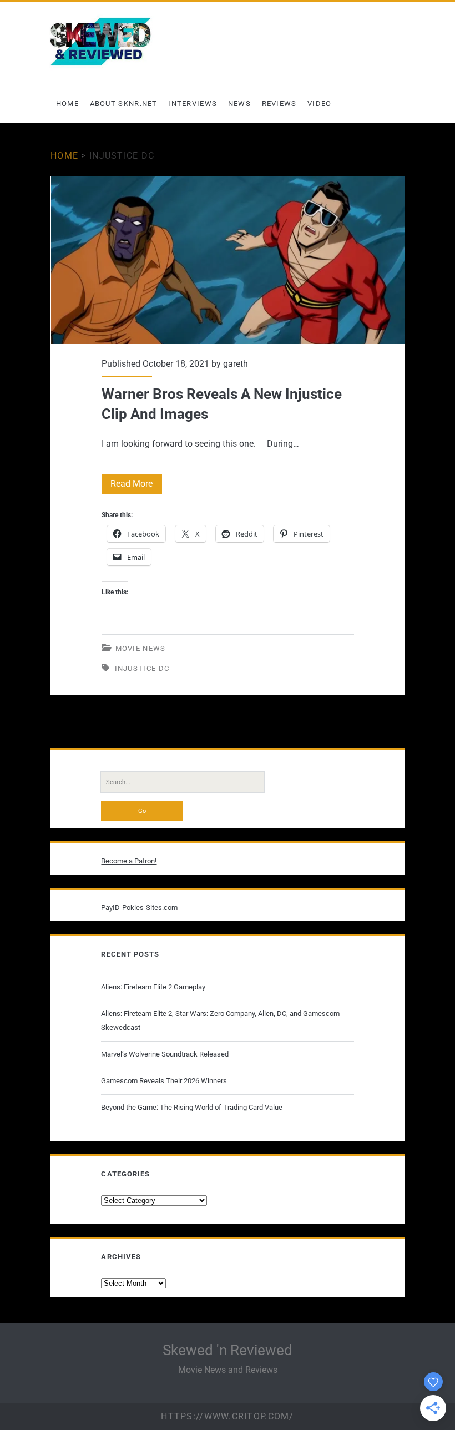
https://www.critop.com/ (227, 1416)
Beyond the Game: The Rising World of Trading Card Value (191, 1107)
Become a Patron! (128, 861)
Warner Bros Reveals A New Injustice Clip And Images (228, 260)
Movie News (140, 648)
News (239, 103)
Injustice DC (142, 668)
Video (319, 103)
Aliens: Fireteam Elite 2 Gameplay (153, 987)
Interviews (192, 103)
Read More (136, 486)
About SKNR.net (124, 103)
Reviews (279, 103)
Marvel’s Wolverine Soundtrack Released (165, 1054)
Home (67, 103)
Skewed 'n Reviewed (227, 1350)
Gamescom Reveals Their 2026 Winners (164, 1081)
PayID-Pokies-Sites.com (139, 907)
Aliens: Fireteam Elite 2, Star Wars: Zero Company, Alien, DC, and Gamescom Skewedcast (220, 1020)
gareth (235, 363)
